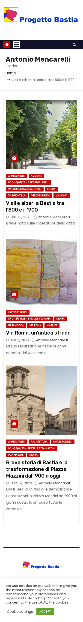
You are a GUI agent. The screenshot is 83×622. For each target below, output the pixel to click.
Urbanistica (16, 325)
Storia (51, 189)
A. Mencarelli (16, 176)
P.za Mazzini (16, 455)
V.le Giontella (17, 195)
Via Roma (61, 195)
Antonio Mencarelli (53, 217)
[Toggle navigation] (16, 44)
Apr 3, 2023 (20, 340)
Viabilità (52, 325)
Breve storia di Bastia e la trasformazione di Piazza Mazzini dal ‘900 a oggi (37, 469)
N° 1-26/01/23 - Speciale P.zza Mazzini (31, 448)
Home (11, 72)
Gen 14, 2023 (21, 483)
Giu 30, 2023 (21, 217)
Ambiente (36, 176)
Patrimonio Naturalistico (24, 189)
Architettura (39, 441)
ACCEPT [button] (45, 611)
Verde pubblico (40, 195)
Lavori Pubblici (17, 312)
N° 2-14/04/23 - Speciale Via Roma (29, 318)
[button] (74, 44)
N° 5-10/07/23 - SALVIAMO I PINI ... (28, 182)
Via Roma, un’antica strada (38, 333)
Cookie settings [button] (20, 612)
